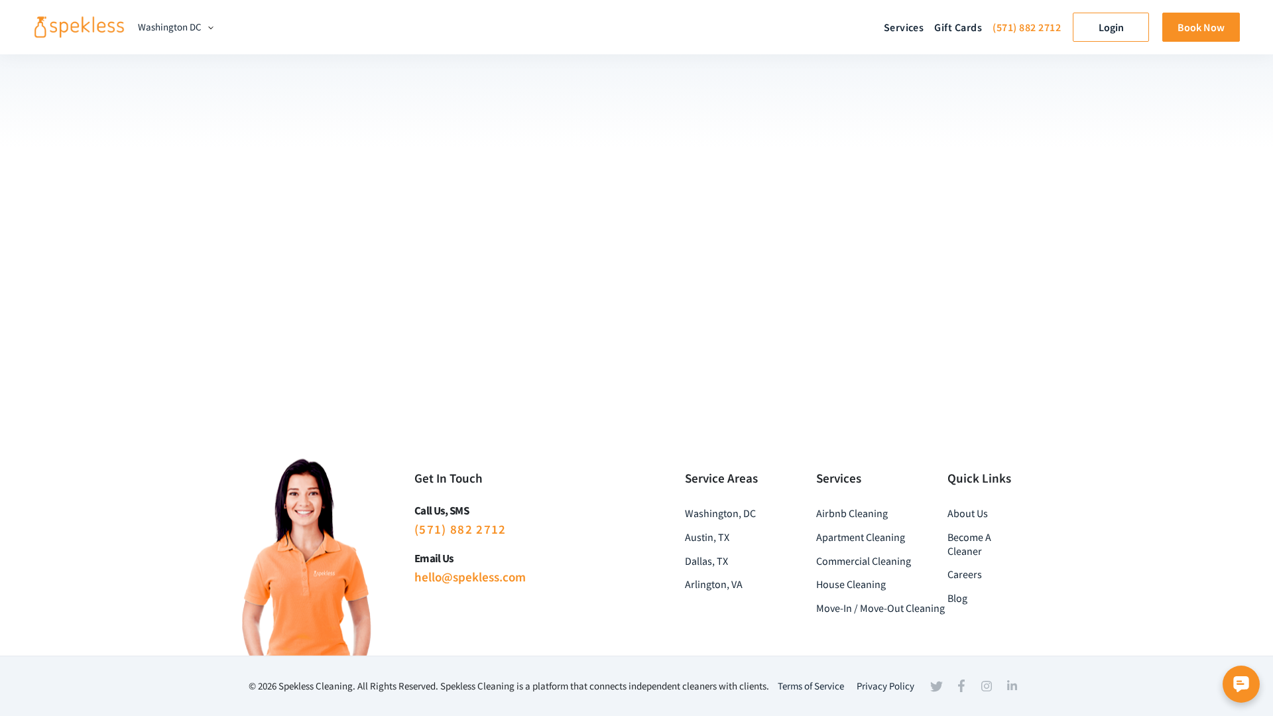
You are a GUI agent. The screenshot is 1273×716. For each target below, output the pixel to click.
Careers (964, 574)
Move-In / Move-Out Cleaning (880, 608)
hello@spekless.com (470, 577)
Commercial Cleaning (863, 560)
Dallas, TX (706, 560)
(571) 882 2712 (1027, 27)
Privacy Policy (885, 686)
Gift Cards (958, 27)
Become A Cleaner (969, 544)
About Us (967, 513)
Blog (957, 598)
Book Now (1201, 27)
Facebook (961, 686)
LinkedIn (1012, 685)
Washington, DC (720, 513)
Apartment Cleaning (860, 537)
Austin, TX (707, 537)
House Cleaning (851, 584)
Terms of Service (811, 686)
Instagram (987, 686)
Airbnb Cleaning (852, 513)
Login (1111, 27)
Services (904, 27)
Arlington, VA (714, 584)
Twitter (936, 686)
